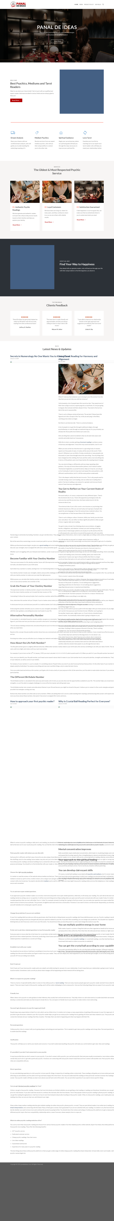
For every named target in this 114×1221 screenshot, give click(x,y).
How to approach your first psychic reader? (32, 701)
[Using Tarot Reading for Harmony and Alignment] (81, 393)
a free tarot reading (85, 442)
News (81, 4)
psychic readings (79, 939)
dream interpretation (16, 1107)
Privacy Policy (89, 4)
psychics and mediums (95, 874)
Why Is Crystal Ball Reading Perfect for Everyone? (84, 701)
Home (76, 4)
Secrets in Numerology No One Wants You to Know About (40, 356)
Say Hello (98, 4)
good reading (44, 545)
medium (46, 881)
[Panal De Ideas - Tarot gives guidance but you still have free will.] (19, 4)
